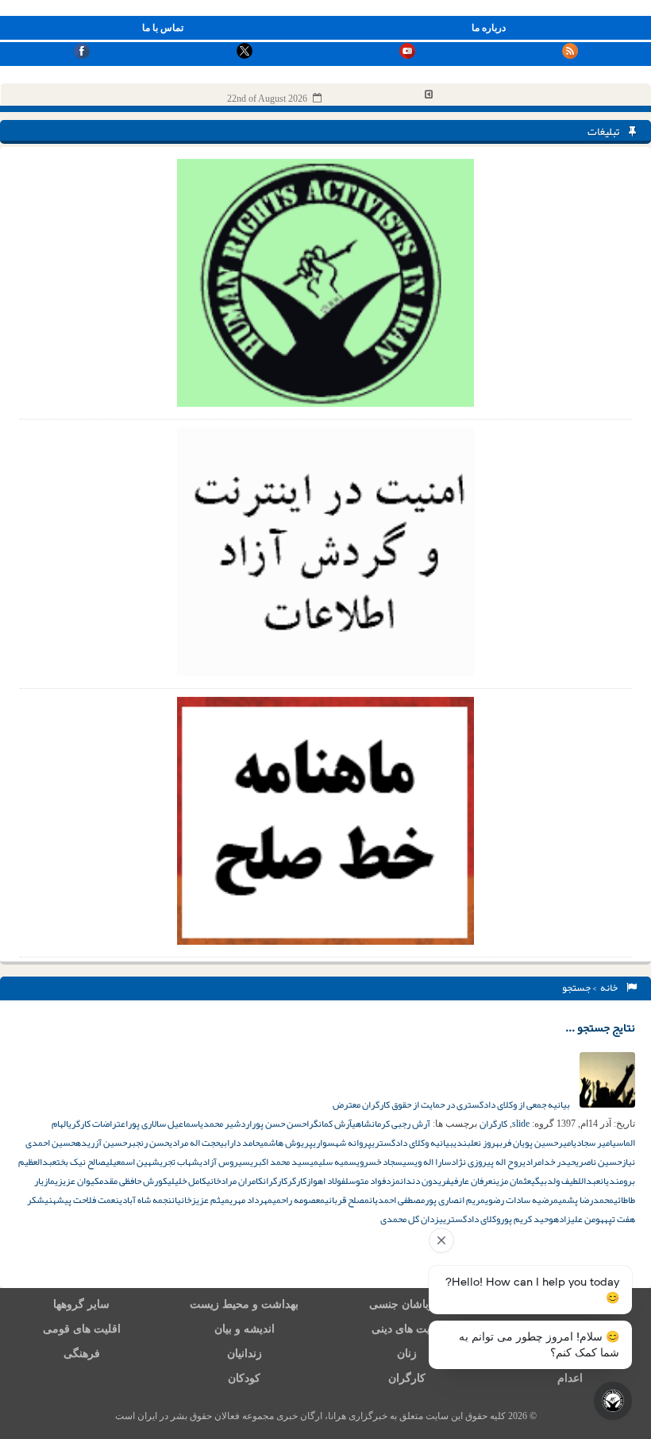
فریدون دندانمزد (418, 1180)
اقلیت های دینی (407, 1329)
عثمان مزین (511, 1180)
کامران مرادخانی (234, 1180)
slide (521, 1123)
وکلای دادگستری (471, 1218)
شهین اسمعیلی (133, 1161)
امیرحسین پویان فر (538, 1142)
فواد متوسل (365, 1180)
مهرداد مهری (250, 1199)
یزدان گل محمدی (411, 1218)
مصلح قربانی (347, 1199)
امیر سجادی (592, 1142)
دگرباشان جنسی (407, 1304)
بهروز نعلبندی (478, 1142)
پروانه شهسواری (342, 1142)
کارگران (493, 1123)
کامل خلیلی (187, 1180)
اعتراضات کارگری (98, 1123)
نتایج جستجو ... (600, 1027)
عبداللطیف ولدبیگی (565, 1180)
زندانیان (244, 1354)
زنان (407, 1354)
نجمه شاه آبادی (145, 1199)
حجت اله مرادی (194, 1142)
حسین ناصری (599, 1161)
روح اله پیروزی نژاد (486, 1161)
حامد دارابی (240, 1142)
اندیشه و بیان (244, 1329)
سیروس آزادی (224, 1161)
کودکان (244, 1378)
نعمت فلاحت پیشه (85, 1199)
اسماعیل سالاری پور (164, 1123)
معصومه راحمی (298, 1199)
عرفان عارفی (471, 1180)
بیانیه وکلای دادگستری (412, 1142)
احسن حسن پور (280, 1123)
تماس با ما (162, 27)
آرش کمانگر (330, 1123)
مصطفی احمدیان (397, 1199)
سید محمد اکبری (280, 1161)
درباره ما (489, 27)
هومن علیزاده (578, 1218)
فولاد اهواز (325, 1180)
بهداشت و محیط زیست (244, 1304)
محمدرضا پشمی (586, 1199)
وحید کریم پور (526, 1218)
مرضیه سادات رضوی (521, 1199)
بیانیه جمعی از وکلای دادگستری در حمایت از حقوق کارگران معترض (452, 1104)
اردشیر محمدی (226, 1123)
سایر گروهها (81, 1304)
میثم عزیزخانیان (200, 1199)
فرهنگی (82, 1354)
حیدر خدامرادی (549, 1161)
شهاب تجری (179, 1161)
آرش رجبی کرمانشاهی (391, 1123)
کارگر (296, 1180)
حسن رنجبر (148, 1142)
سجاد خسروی (379, 1161)
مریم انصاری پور (455, 1199)
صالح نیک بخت (81, 1161)
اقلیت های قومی (82, 1329)
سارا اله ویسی (427, 1161)
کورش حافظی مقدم (133, 1180)
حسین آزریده (101, 1142)
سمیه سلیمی (333, 1161)
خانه (610, 987)
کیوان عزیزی (77, 1180)
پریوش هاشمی (286, 1142)
